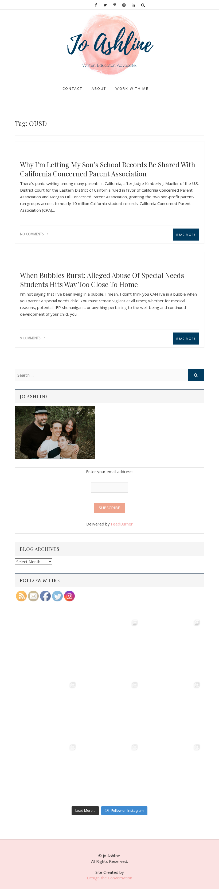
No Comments (32, 234)
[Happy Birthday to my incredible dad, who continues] (109, 710)
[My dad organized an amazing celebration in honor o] (109, 772)
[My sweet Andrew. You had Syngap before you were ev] (47, 710)
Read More (185, 235)
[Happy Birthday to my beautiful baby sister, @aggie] (171, 648)
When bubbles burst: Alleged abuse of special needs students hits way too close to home (102, 280)
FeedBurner (122, 524)
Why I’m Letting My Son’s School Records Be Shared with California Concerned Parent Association (107, 169)
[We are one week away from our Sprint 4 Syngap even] (47, 648)
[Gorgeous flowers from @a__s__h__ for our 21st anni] (171, 710)
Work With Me (131, 88)
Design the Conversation (109, 877)
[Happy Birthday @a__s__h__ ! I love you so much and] (109, 648)
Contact (72, 88)
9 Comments (30, 338)
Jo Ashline (29, 83)
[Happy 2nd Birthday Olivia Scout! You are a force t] (171, 772)
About (99, 88)
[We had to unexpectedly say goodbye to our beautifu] (47, 772)
